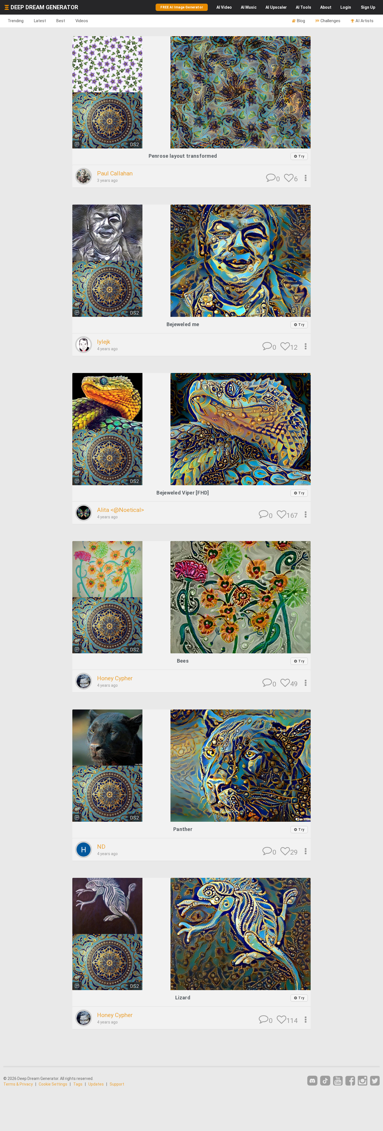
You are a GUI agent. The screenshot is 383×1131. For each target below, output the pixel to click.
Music (249, 7)
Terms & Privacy (18, 1084)
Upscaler (276, 7)
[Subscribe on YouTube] (338, 1081)
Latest (40, 20)
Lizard (182, 997)
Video (224, 7)
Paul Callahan (115, 173)
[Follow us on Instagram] (362, 1081)
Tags (77, 1084)
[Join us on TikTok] (325, 1081)
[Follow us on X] (375, 1081)
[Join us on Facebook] (350, 1081)
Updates (96, 1084)
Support (117, 1084)
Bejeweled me (183, 324)
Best (60, 20)
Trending (16, 20)
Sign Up (368, 7)
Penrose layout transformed (183, 156)
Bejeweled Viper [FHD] (182, 493)
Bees (183, 661)
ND (101, 846)
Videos (81, 20)
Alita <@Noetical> (120, 510)
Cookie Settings (53, 1084)
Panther (182, 829)
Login (345, 7)
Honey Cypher (115, 678)
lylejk (103, 341)
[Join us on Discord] (312, 1081)
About (325, 7)
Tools (303, 7)
